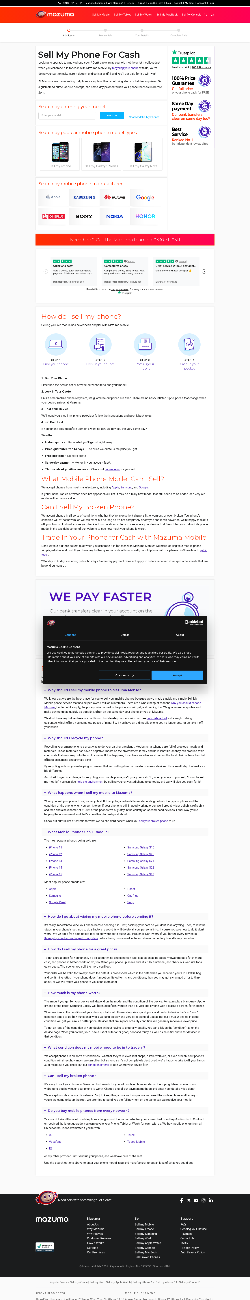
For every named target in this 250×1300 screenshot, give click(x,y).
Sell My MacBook (167, 14)
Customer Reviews (99, 1238)
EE (50, 1148)
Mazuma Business (95, 3)
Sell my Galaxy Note (143, 166)
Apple (115, 487)
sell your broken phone (153, 821)
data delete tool (157, 718)
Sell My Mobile (101, 14)
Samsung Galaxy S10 (140, 847)
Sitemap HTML (162, 1266)
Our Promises (96, 1252)
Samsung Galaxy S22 (140, 867)
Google (143, 487)
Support (141, 3)
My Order (189, 3)
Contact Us (187, 1238)
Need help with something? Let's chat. (85, 1200)
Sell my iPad (143, 1238)
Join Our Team (155, 3)
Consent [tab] (70, 634)
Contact (178, 3)
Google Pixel (57, 902)
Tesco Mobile (136, 1141)
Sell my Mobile (144, 1224)
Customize (122, 675)
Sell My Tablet (122, 14)
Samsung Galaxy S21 (140, 861)
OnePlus (132, 895)
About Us (93, 1224)
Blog (168, 3)
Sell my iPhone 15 (143, 1282)
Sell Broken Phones (147, 1257)
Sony (130, 902)
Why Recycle (95, 1234)
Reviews (130, 3)
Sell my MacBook (146, 1252)
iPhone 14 (55, 867)
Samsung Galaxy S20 (140, 854)
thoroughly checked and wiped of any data (71, 938)
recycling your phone (125, 68)
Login (211, 3)
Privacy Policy (189, 1248)
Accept (177, 675)
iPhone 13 (55, 861)
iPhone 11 (55, 847)
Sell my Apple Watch (148, 1243)
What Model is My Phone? (144, 117)
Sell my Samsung (146, 1234)
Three (131, 1135)
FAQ (183, 1224)
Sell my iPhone (60, 166)
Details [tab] (125, 634)
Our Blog (92, 1248)
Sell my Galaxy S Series (101, 166)
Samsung (126, 487)
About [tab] (180, 634)
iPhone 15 (55, 874)
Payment (186, 1234)
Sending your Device (193, 1229)
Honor (131, 889)
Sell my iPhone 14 (166, 1282)
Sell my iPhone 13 (189, 1282)
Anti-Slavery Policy (192, 1252)
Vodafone (55, 1141)
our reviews (112, 469)
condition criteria (98, 1065)
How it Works (95, 1243)
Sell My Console (191, 14)
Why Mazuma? (115, 3)
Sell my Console (145, 1248)
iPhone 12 (55, 854)
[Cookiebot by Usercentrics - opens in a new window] (187, 623)
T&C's (184, 1243)
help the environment (90, 781)
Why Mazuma (95, 1229)
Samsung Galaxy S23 (140, 874)
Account (201, 3)
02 (50, 1135)
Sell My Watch (143, 14)
